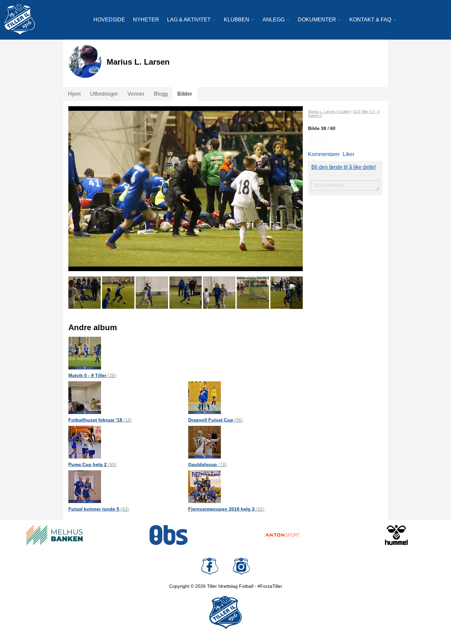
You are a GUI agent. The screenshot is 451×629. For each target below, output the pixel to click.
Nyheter (146, 19)
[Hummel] (396, 535)
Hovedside (109, 19)
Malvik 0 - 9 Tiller (92, 375)
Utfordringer (104, 94)
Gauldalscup (207, 464)
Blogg (161, 94)
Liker (348, 154)
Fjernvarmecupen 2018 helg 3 (226, 509)
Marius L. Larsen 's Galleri (329, 111)
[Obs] (168, 535)
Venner (135, 94)
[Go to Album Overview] (84, 353)
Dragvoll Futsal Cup (215, 420)
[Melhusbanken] (54, 535)
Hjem (74, 94)
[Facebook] (209, 566)
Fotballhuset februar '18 (100, 420)
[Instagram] (241, 566)
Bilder (184, 94)
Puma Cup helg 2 (92, 464)
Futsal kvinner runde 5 (98, 509)
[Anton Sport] (282, 535)
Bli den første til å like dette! (343, 167)
